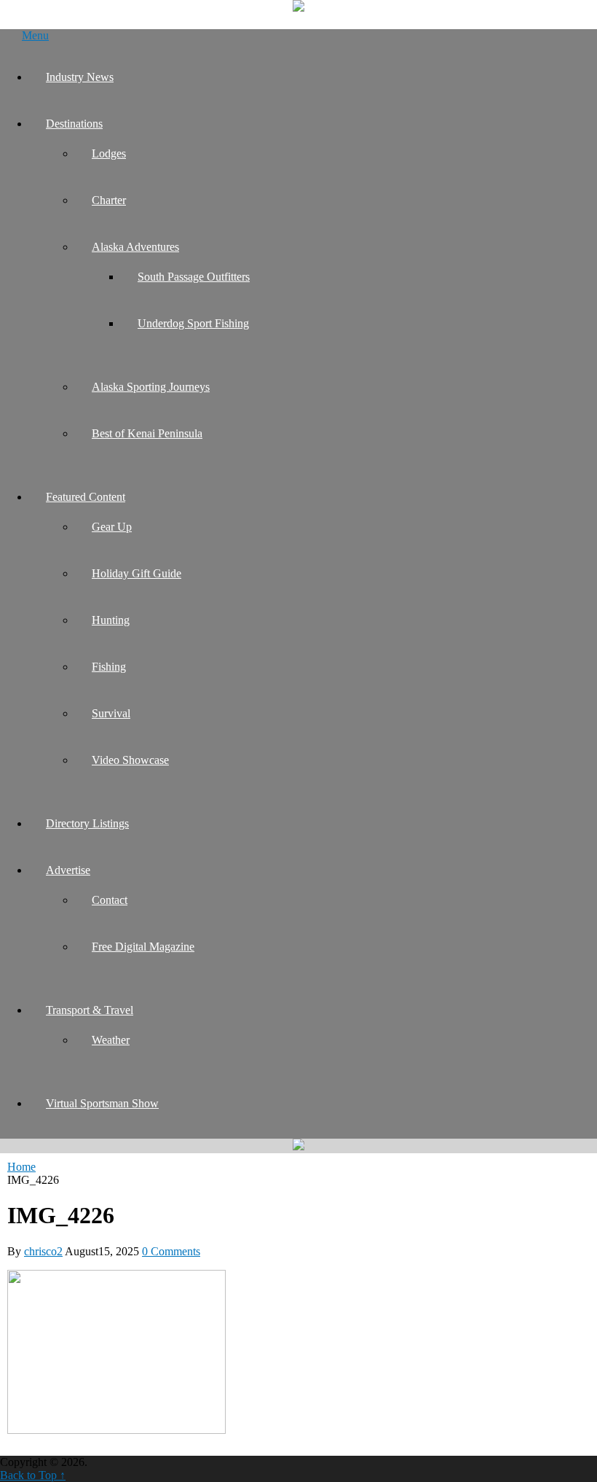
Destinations (74, 123)
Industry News (80, 77)
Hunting (111, 620)
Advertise (68, 870)
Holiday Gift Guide (136, 573)
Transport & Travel (89, 1010)
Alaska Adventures (135, 247)
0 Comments (171, 1251)
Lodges (109, 153)
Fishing (109, 666)
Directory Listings (87, 823)
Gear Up (112, 526)
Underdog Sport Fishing (193, 323)
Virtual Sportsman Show (102, 1103)
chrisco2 (43, 1251)
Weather (111, 1040)
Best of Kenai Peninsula (147, 433)
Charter (109, 200)
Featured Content (85, 497)
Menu (35, 35)
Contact (109, 900)
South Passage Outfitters (194, 276)
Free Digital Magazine (143, 946)
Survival (111, 713)
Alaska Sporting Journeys (151, 387)
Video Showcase (130, 760)
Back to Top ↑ (33, 1475)
